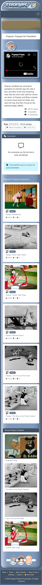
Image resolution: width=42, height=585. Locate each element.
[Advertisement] (22, 25)
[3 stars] (14, 124)
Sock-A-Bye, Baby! (19, 255)
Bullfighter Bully (11, 460)
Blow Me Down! (18, 335)
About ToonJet (21, 572)
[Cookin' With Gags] (21, 277)
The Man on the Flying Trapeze (23, 416)
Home (4, 572)
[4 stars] (16, 124)
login (22, 165)
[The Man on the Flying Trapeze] (21, 398)
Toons (11, 572)
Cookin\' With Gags (13, 547)
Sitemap (11, 575)
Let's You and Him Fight (21, 376)
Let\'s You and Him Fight (15, 518)
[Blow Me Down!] (21, 317)
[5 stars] (18, 124)
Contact (19, 575)
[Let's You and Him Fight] (21, 358)
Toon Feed (30, 575)
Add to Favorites (15, 127)
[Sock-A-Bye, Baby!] (21, 237)
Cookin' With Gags (19, 295)
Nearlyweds (16, 214)
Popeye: (9, 214)
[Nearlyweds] (21, 196)
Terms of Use (33, 572)
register (30, 165)
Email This (30, 127)
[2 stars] (12, 124)
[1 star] (10, 124)
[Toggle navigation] (38, 14)
